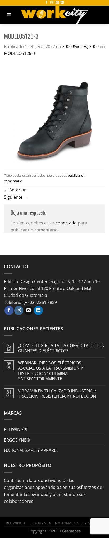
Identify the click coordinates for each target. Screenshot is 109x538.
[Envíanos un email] (57, 2)
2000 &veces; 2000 (80, 46)
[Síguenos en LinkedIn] (62, 2)
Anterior (15, 190)
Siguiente (16, 197)
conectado (66, 223)
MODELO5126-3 (19, 53)
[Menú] (8, 14)
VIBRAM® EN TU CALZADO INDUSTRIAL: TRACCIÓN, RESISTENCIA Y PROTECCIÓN (57, 393)
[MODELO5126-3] (54, 113)
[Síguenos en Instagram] (51, 2)
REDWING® (15, 429)
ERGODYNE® (17, 440)
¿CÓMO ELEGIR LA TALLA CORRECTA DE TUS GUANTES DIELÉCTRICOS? (61, 348)
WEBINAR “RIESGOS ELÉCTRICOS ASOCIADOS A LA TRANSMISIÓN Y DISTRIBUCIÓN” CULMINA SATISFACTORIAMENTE (50, 370)
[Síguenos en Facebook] (46, 2)
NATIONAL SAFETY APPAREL (31, 450)
